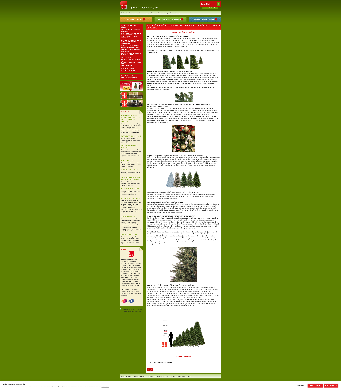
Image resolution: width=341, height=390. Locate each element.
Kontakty (177, 13)
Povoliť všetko (331, 385)
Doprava (189, 376)
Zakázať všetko (315, 385)
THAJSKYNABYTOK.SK (129, 234)
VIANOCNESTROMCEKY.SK (130, 198)
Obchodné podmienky (140, 376)
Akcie (171, 13)
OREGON (185, 114)
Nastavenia (300, 385)
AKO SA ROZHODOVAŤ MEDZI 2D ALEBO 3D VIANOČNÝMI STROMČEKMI (131, 42)
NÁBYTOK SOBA (126, 57)
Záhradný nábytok (156, 13)
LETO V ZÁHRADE (126, 66)
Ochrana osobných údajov (178, 376)
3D (168, 118)
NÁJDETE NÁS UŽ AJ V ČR (130, 189)
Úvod (122, 13)
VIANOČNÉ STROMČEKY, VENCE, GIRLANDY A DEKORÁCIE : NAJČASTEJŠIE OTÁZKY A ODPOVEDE (131, 36)
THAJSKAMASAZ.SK (128, 216)
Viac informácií (105, 386)
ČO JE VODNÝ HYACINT (128, 70)
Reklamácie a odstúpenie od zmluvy (158, 376)
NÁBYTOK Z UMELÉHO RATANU (130, 59)
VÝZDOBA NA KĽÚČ (128, 160)
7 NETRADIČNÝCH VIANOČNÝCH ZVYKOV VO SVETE (131, 54)
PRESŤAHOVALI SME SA (129, 170)
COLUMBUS (197, 114)
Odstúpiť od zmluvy (126, 376)
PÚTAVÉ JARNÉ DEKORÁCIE (131, 136)
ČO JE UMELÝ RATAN (127, 68)
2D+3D (157, 118)
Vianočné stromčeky (131, 13)
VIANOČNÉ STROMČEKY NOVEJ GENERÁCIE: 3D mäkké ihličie (130, 46)
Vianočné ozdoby (144, 13)
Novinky (165, 13)
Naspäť (150, 369)
